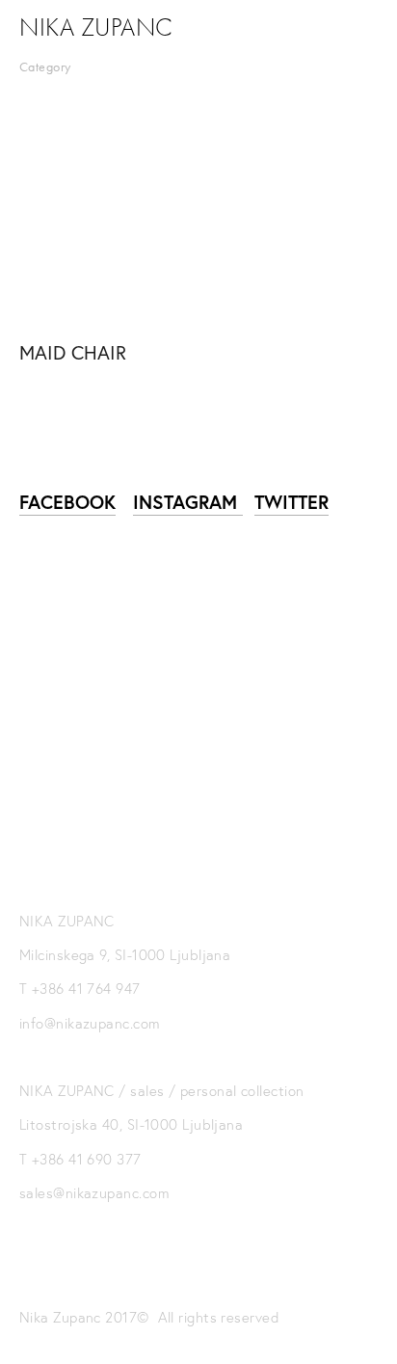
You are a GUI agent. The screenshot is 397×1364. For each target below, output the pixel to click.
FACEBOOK (67, 502)
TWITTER (291, 502)
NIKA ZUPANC (96, 27)
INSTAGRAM (188, 502)
